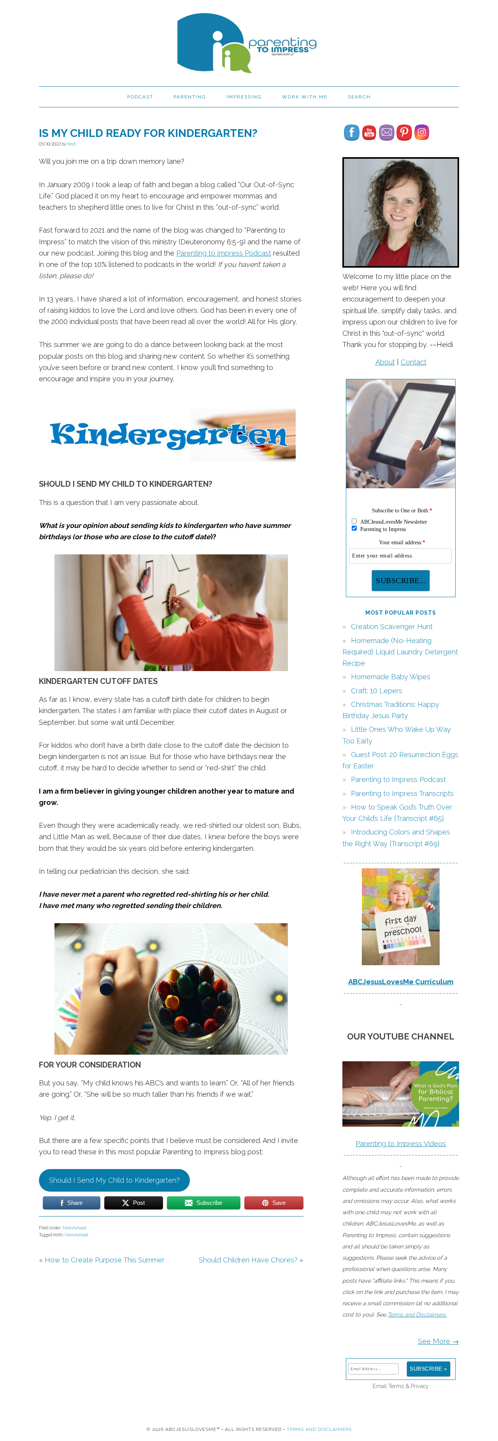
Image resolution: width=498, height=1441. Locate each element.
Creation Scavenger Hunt (392, 626)
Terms (396, 1386)
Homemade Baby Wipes (390, 677)
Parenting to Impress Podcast (223, 253)
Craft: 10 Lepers (376, 691)
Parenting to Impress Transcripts (402, 793)
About (385, 362)
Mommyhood (74, 1227)
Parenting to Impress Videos (401, 1143)
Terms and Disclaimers (319, 1429)
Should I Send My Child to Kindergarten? (114, 1180)
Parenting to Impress (249, 40)
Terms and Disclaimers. (417, 1314)
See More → (438, 1341)
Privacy (420, 1386)
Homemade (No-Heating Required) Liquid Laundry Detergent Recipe (400, 652)
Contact (413, 362)
